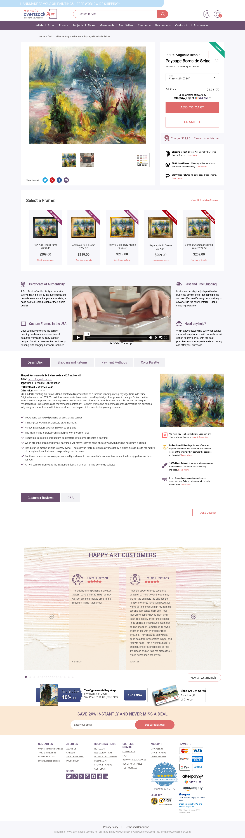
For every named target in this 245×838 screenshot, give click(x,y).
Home (42, 36)
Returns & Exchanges (134, 759)
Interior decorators (105, 756)
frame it (192, 122)
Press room (72, 760)
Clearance (144, 25)
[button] (193, 616)
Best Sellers (126, 25)
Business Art (202, 25)
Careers (71, 752)
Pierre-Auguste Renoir (69, 36)
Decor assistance (132, 763)
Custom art (100, 768)
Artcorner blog (75, 756)
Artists (39, 25)
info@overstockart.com (49, 760)
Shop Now (135, 695)
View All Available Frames (204, 200)
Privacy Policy (110, 827)
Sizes (51, 25)
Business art (101, 760)
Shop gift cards (103, 764)
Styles (91, 25)
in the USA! (186, 484)
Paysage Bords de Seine (97, 36)
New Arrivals (163, 25)
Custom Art (182, 25)
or (201, 98)
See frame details (45, 260)
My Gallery (157, 748)
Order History (158, 756)
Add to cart (192, 107)
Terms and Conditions (137, 827)
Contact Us (128, 751)
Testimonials (129, 767)
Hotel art (99, 748)
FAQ (124, 755)
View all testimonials (203, 677)
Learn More (192, 155)
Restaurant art (103, 752)
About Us (71, 748)
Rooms (63, 25)
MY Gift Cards (158, 752)
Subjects (77, 25)
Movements (107, 25)
